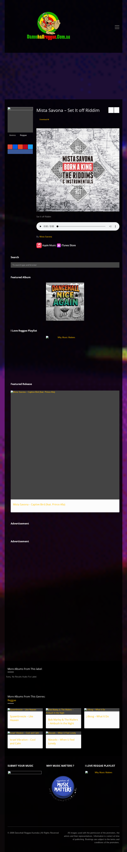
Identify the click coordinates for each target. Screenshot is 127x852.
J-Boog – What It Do (98, 716)
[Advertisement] (63, 76)
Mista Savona (45, 237)
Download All (44, 119)
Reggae (23, 135)
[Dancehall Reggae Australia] (63, 27)
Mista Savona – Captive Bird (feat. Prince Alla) (39, 504)
